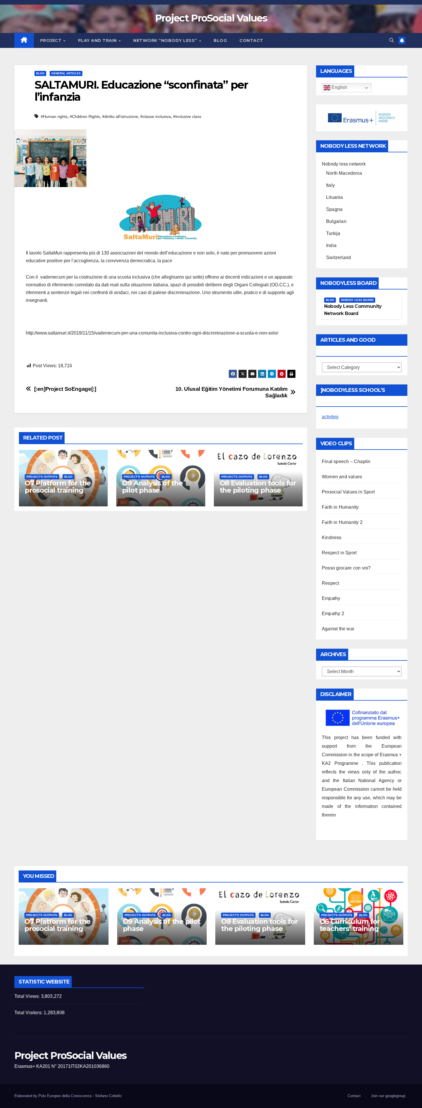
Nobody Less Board (357, 300)
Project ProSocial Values (211, 18)
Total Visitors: (29, 1012)
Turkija (333, 233)
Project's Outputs (41, 476)
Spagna (334, 209)
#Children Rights (85, 116)
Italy (330, 185)
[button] (391, 40)
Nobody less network (344, 164)
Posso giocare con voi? (346, 567)
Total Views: (27, 996)
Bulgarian (336, 221)
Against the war (338, 628)
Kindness (332, 537)
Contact (251, 40)
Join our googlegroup (388, 1096)
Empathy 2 (333, 613)
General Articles (66, 73)
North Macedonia (344, 173)
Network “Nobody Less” (165, 40)
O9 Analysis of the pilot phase (152, 486)
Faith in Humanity (340, 507)
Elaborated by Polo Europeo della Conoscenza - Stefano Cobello (67, 1096)
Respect (330, 583)
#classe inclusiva (155, 116)
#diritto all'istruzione (120, 116)
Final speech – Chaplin (346, 461)
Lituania (334, 197)
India (331, 245)
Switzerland (338, 257)
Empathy (331, 598)
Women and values (342, 476)
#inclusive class (187, 116)
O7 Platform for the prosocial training (58, 486)
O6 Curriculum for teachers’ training (350, 925)
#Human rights (54, 116)
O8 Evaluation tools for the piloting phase (258, 486)
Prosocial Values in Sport (348, 491)
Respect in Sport (339, 552)
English (338, 87)
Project (51, 40)
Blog (220, 40)
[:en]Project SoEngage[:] (65, 389)
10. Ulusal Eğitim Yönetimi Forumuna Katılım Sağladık (231, 392)
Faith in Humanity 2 (342, 522)
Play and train (98, 40)
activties (330, 416)
